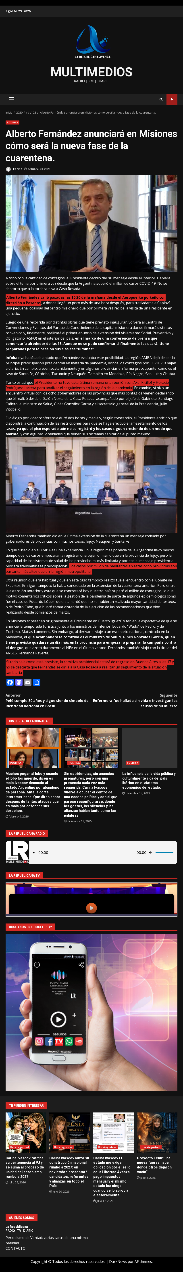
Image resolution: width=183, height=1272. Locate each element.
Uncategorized (19, 1147)
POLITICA (12, 122)
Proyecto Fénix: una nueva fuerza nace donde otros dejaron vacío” (157, 1132)
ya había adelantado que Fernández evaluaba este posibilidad (64, 357)
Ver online (171, 99)
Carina (17, 169)
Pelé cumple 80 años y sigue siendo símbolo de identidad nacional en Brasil (47, 700)
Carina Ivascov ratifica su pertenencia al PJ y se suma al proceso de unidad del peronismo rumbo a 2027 (26, 1132)
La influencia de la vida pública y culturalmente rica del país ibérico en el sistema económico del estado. (149, 748)
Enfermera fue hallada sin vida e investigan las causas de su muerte (135, 700)
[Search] (161, 99)
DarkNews (118, 1261)
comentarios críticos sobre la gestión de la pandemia (62, 596)
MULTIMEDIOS (91, 72)
